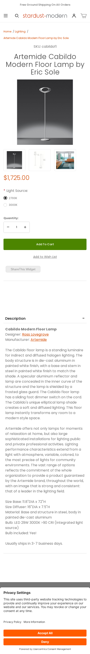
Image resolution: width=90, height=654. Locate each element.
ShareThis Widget (23, 269)
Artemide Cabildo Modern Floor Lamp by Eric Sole (36, 38)
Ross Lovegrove (35, 334)
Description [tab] (15, 318)
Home (7, 31)
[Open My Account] (74, 16)
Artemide (39, 339)
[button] (14, 160)
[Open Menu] (5, 16)
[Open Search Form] (17, 16)
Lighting (20, 31)
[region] (45, 160)
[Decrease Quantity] (8, 227)
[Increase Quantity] (25, 227)
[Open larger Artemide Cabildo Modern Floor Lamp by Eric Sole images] (45, 112)
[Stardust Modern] (45, 16)
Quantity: (11, 218)
